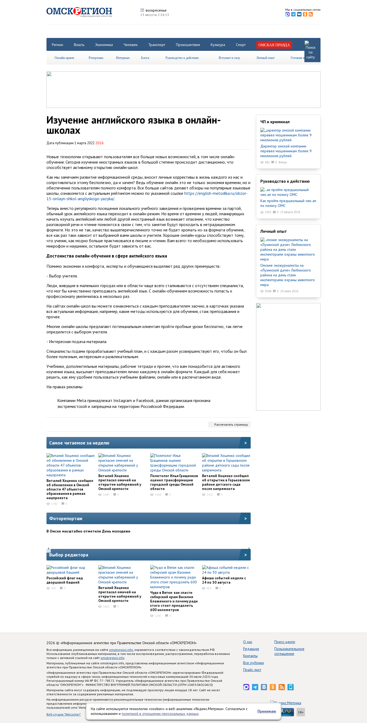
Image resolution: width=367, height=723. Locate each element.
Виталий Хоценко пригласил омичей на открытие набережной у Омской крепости (119, 482)
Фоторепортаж (65, 518)
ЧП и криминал (275, 121)
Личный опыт (265, 57)
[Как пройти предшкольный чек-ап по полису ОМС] (288, 192)
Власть (79, 44)
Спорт (241, 44)
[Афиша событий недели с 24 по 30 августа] (226, 570)
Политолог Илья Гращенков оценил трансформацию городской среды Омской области (174, 482)
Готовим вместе (301, 57)
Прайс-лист (252, 669)
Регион (57, 44)
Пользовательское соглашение (289, 651)
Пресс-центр (284, 641)
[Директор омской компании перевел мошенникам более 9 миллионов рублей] (288, 135)
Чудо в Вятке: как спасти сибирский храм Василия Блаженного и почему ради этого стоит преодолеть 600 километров (174, 601)
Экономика (104, 44)
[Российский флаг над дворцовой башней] (70, 570)
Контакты (250, 655)
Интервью (123, 57)
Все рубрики (253, 662)
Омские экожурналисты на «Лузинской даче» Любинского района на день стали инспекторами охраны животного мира (287, 275)
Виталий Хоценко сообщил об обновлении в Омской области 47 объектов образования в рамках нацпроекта (69, 489)
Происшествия (188, 44)
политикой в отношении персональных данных (160, 713)
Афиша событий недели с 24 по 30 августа (224, 580)
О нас (247, 641)
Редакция (251, 648)
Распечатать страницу (231, 424)
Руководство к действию (182, 57)
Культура (218, 44)
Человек (131, 44)
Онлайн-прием (64, 57)
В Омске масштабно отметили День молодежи (88, 531)
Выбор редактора (68, 555)
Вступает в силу (229, 57)
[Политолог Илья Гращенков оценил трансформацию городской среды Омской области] (174, 462)
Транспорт (156, 44)
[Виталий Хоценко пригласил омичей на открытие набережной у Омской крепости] (122, 462)
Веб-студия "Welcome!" (63, 714)
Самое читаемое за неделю (79, 443)
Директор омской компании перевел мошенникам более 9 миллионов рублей (286, 151)
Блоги (145, 57)
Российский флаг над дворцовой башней (64, 580)
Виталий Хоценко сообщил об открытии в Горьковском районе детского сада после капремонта (226, 482)
